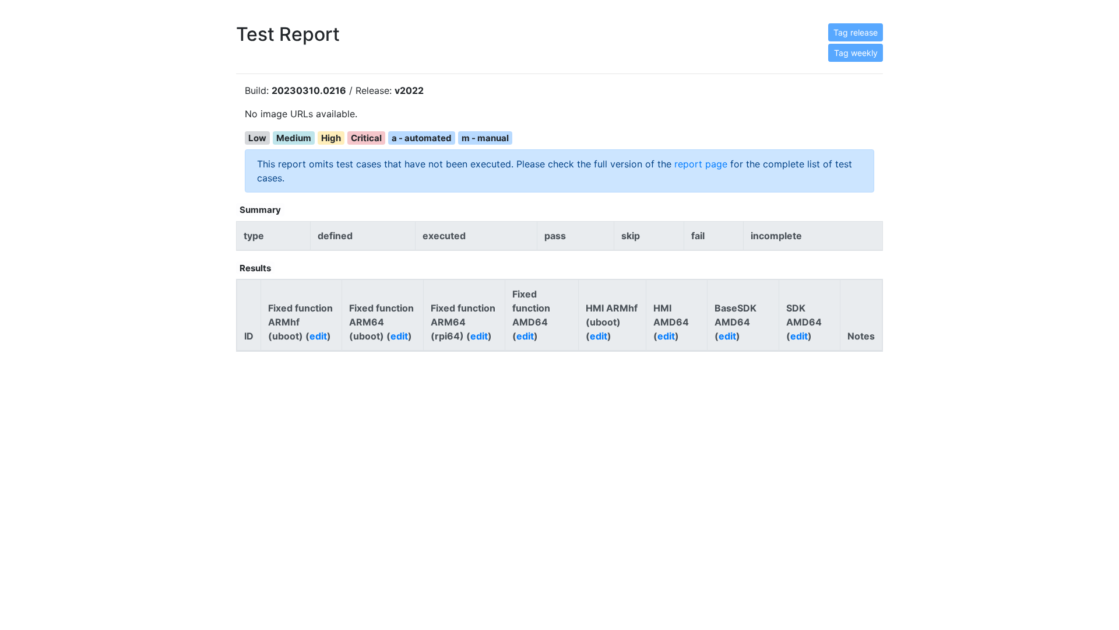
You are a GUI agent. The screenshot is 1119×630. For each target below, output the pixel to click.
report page (700, 164)
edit (318, 336)
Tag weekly (856, 53)
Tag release (855, 32)
